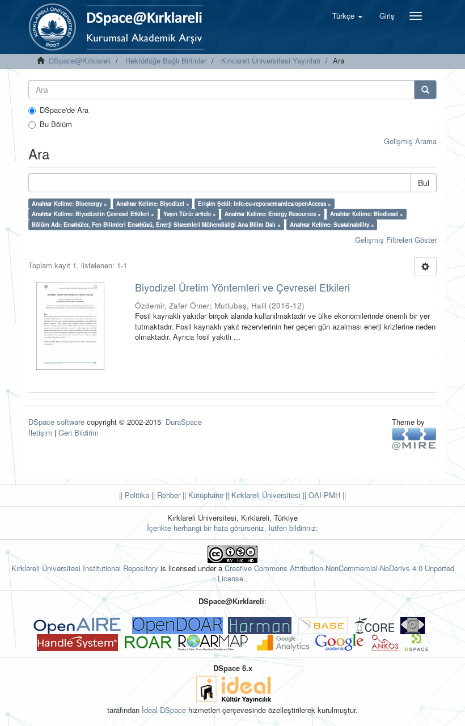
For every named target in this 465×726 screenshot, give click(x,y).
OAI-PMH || (326, 494)
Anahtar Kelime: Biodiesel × (366, 214)
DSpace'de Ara (64, 110)
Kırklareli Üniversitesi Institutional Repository (84, 568)
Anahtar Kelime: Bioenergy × (69, 204)
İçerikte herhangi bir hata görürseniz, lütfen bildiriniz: (232, 527)
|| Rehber (164, 494)
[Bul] (425, 89)
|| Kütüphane (201, 494)
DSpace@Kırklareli (80, 60)
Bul (423, 182)
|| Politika (134, 494)
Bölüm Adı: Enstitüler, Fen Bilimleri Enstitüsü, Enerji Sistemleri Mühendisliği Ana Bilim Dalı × (156, 225)
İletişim (40, 432)
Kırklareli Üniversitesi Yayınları (270, 60)
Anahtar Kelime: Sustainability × (332, 225)
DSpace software (56, 421)
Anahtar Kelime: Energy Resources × (273, 214)
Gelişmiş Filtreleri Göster (396, 239)
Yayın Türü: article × (189, 214)
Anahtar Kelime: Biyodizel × (152, 204)
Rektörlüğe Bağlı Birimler (165, 60)
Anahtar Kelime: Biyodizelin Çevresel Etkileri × (93, 214)
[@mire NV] (414, 438)
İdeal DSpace (164, 709)
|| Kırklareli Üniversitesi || (264, 494)
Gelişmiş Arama (410, 141)
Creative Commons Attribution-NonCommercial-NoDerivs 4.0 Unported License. (336, 573)
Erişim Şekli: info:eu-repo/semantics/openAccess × (264, 204)
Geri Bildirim (78, 432)
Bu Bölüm (56, 124)
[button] (347, 16)
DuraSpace (184, 421)
